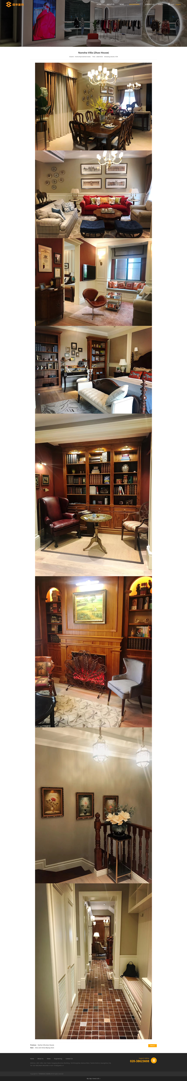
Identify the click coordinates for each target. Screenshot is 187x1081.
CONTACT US (149, 4)
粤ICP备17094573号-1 (93, 1079)
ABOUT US (110, 4)
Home (32, 1059)
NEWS (122, 4)
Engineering (58, 1059)
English (178, 4)
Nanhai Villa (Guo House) (46, 1045)
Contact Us (69, 1059)
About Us (40, 1059)
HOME (99, 4)
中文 (172, 4)
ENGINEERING (134, 4)
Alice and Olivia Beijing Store (44, 1048)
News (49, 1059)
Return (152, 1045)
